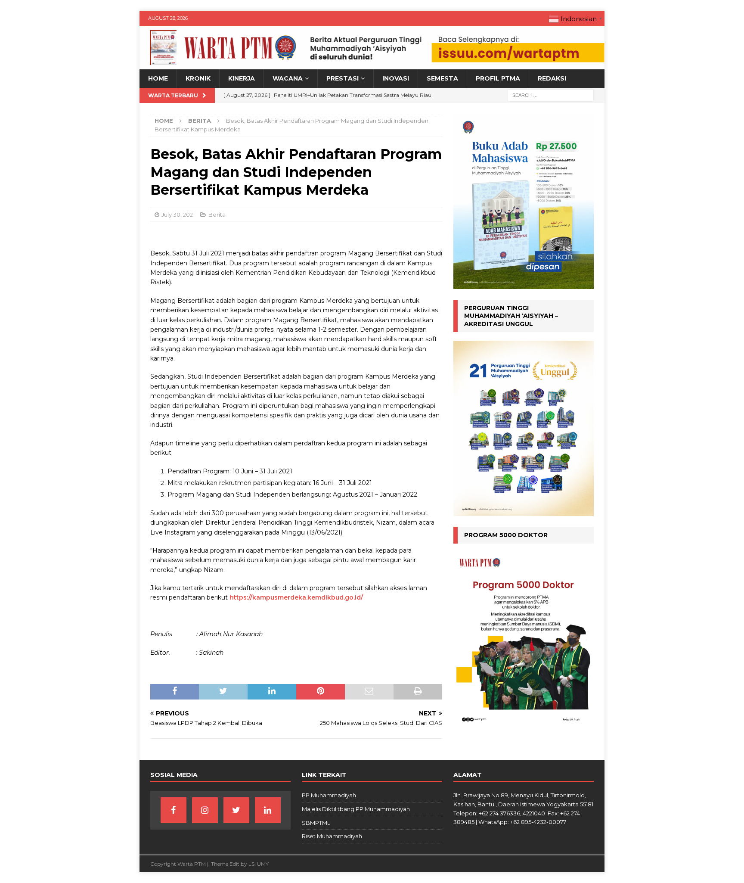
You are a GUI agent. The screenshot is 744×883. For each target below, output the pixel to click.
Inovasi (395, 78)
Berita (217, 214)
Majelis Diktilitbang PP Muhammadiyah (356, 808)
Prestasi (342, 78)
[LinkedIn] (268, 810)
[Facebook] (173, 810)
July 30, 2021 (178, 214)
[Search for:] (551, 95)
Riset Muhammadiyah (332, 836)
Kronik (198, 78)
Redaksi (552, 78)
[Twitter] (236, 810)
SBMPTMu (316, 822)
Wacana (288, 78)
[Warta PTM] (372, 64)
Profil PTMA (498, 78)
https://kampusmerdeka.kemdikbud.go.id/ (296, 597)
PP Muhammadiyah (329, 795)
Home (158, 78)
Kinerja (241, 78)
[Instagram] (205, 810)
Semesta (442, 78)
